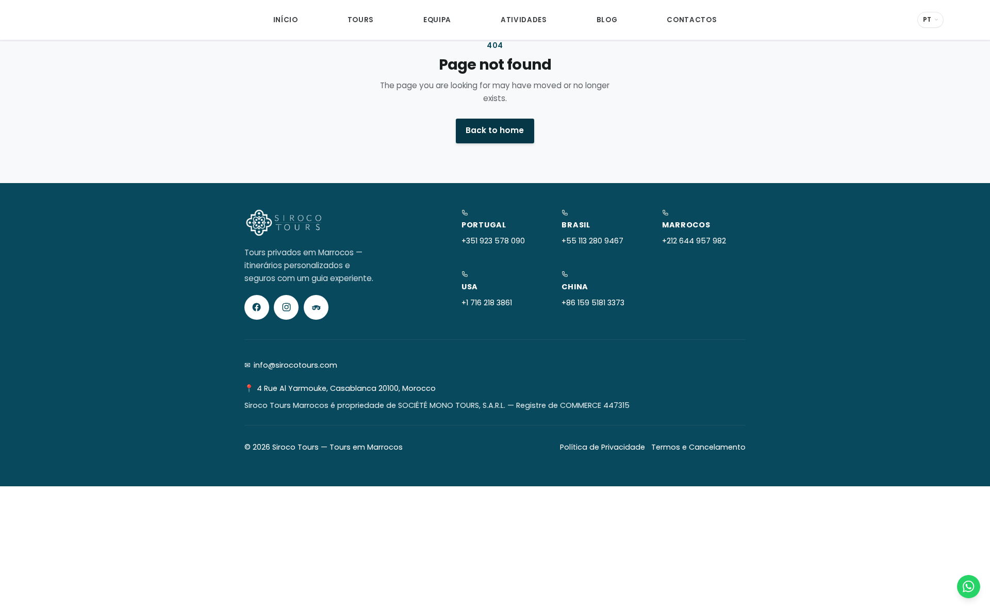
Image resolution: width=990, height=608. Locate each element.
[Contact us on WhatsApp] (968, 586)
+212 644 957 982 (694, 241)
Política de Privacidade (602, 447)
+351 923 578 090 (493, 241)
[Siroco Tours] (86, 20)
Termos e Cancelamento (698, 447)
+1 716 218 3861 (486, 303)
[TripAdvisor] (316, 307)
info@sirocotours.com (295, 365)
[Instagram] (286, 307)
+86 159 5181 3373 (593, 303)
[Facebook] (256, 307)
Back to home (495, 130)
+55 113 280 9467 (592, 241)
